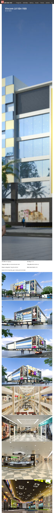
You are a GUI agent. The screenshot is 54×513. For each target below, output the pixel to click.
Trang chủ (6, 2)
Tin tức (42, 2)
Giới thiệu (25, 2)
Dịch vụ (31, 2)
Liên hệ (47, 2)
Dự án (36, 2)
